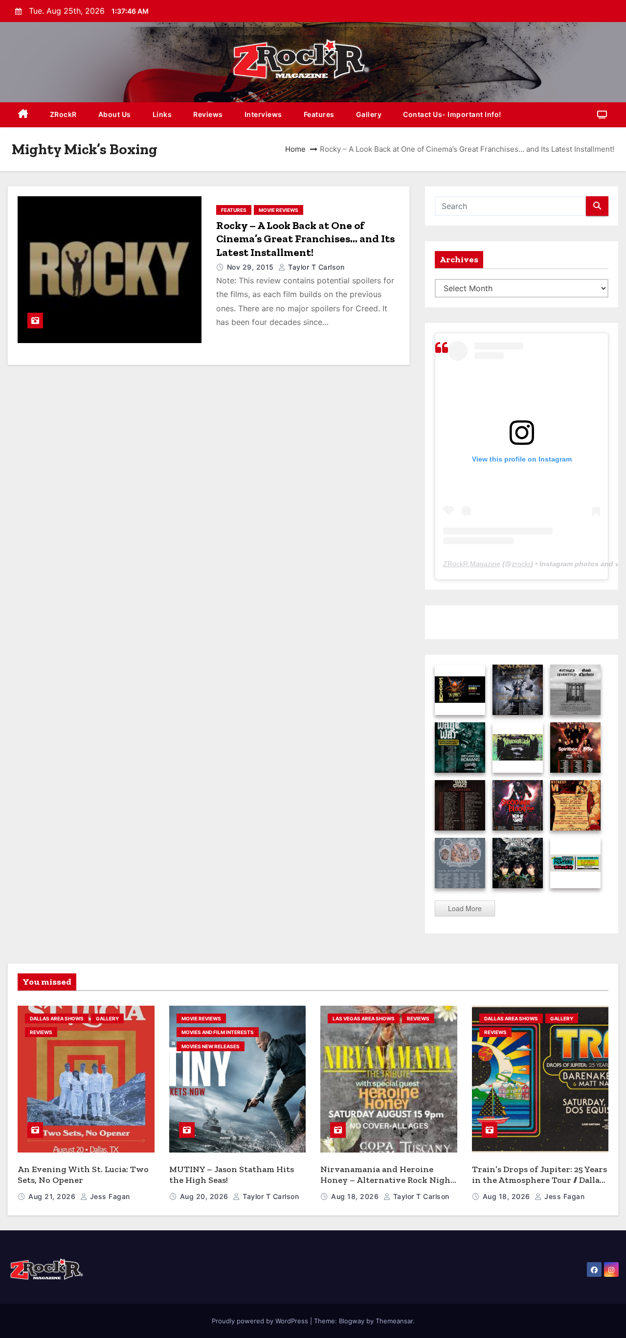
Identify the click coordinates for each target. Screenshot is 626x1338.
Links (162, 114)
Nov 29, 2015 (251, 267)
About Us (114, 114)
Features (319, 114)
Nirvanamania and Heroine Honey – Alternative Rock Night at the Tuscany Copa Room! (387, 1180)
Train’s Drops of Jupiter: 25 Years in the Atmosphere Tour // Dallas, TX (539, 1180)
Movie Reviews (278, 210)
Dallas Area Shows (57, 1018)
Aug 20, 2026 (205, 1196)
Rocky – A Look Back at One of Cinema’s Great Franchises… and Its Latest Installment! (305, 239)
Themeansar (394, 1321)
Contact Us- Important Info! (452, 114)
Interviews (263, 114)
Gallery (369, 114)
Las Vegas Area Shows (364, 1018)
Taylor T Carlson (315, 267)
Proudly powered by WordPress (261, 1321)
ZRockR (63, 114)
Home (295, 149)
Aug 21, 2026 (53, 1196)
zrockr (521, 564)
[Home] (23, 114)
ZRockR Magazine (471, 564)
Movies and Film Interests (217, 1032)
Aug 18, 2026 (356, 1196)
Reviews (208, 114)
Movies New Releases (210, 1046)
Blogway (351, 1321)
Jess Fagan (109, 1196)
